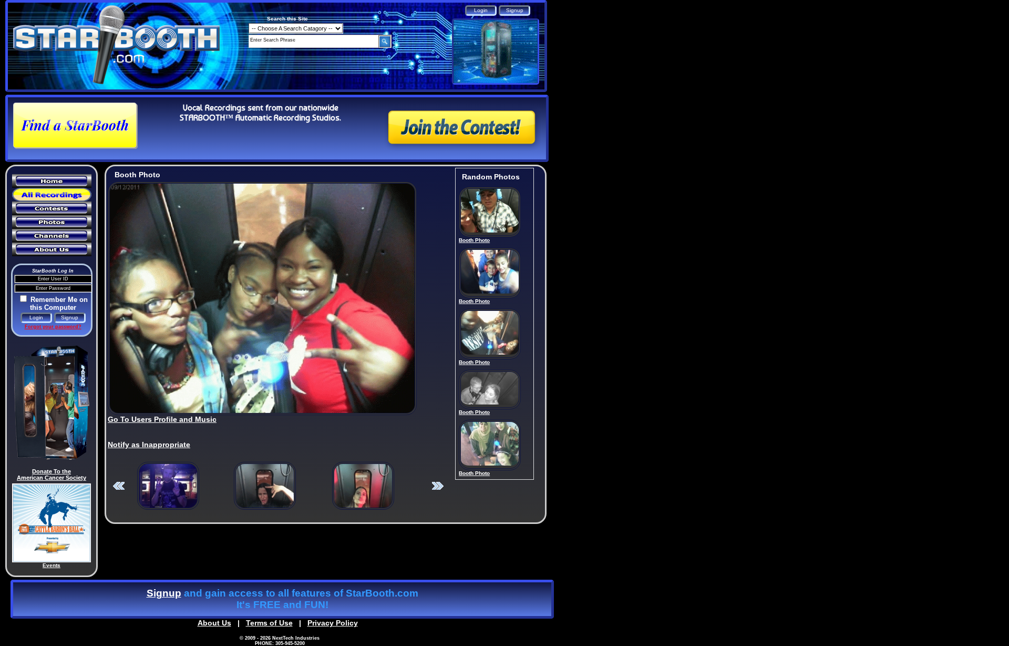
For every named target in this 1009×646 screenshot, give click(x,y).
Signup (164, 593)
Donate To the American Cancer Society (51, 474)
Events (51, 565)
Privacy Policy (332, 623)
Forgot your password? (53, 326)
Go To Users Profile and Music (162, 419)
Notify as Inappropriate (149, 444)
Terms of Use (269, 623)
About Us (214, 623)
